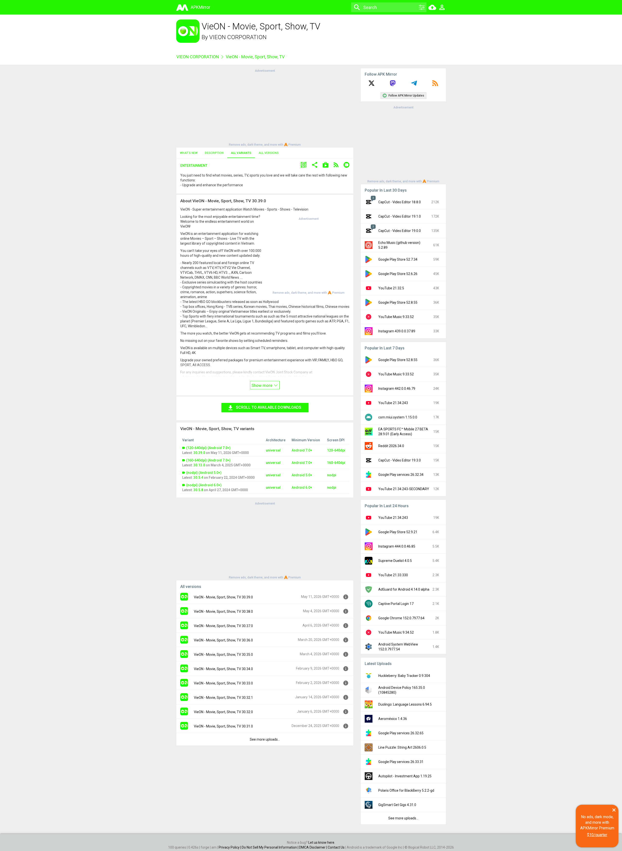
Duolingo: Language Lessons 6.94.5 (405, 704)
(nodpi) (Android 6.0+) (204, 485)
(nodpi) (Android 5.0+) (204, 473)
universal (273, 450)
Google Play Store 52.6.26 (397, 274)
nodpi (331, 475)
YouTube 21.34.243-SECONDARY (403, 489)
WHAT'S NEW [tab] (189, 153)
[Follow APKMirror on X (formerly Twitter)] (371, 85)
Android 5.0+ (302, 475)
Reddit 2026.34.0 (391, 446)
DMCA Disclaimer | (313, 847)
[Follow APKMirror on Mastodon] (393, 85)
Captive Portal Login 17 (396, 604)
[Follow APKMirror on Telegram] (414, 85)
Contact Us (336, 847)
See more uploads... (265, 739)
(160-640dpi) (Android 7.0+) (208, 460)
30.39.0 (199, 453)
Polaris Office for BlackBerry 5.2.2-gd (406, 790)
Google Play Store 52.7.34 (397, 259)
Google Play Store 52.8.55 (397, 302)
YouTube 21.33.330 (393, 575)
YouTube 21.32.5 (391, 288)
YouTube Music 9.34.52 (396, 632)
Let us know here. (321, 842)
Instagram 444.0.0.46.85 (396, 546)
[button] (304, 165)
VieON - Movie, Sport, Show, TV (255, 56)
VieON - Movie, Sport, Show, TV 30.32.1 (223, 698)
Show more (262, 385)
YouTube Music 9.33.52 (396, 317)
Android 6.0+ (302, 487)
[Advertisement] (264, 107)
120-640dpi (336, 450)
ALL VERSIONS (269, 153)
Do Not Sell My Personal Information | (270, 847)
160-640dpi (336, 463)
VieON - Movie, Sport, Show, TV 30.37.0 (223, 626)
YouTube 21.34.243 (393, 403)
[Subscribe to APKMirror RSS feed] (435, 85)
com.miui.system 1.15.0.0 (397, 417)
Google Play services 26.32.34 (400, 475)
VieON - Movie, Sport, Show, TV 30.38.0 (223, 611)
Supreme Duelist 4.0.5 (395, 561)
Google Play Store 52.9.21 (397, 532)
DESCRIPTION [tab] (214, 153)
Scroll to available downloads (268, 407)
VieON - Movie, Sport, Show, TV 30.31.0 (223, 726)
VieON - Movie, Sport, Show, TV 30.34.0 (223, 669)
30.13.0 (199, 465)
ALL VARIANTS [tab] (241, 153)
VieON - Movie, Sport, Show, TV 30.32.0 (223, 712)
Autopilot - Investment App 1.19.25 (405, 776)
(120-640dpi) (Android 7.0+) (208, 448)
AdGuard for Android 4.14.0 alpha (403, 589)
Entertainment (193, 166)
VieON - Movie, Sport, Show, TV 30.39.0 (223, 597)
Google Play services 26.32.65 (400, 733)
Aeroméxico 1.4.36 (392, 719)
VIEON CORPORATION (238, 37)
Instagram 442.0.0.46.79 (396, 388)
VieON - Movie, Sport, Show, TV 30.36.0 (223, 640)
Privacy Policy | (230, 847)
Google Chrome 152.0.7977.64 (401, 618)
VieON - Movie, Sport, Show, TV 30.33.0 (223, 683)
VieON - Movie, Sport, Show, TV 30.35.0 (223, 654)
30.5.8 (198, 490)
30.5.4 (198, 477)
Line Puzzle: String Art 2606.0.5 (402, 747)
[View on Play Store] (325, 165)
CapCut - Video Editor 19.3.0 (399, 460)
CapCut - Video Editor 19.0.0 (399, 231)
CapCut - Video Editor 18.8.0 (399, 202)
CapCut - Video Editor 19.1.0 (399, 216)
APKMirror (200, 7)
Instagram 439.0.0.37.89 (396, 331)
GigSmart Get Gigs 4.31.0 (397, 805)
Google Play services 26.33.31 (400, 762)
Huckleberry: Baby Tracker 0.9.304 (404, 676)
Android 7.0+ (302, 450)
